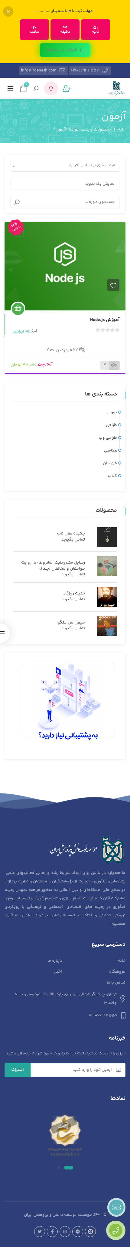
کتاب (112, 476)
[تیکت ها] (116, 1207)
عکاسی (110, 450)
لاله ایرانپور (21, 332)
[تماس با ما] (115, 1230)
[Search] (17, 202)
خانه (121, 129)
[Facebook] (52, 1231)
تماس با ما (116, 982)
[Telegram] (77, 1231)
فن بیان (110, 463)
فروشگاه (117, 971)
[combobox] (65, 166)
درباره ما (54, 961)
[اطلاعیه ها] (51, 88)
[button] (65, 50)
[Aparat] (90, 1231)
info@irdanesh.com (38, 70)
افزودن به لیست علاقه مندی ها (113, 285)
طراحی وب (108, 438)
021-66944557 (84, 70)
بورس (111, 412)
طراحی (111, 425)
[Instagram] (65, 1231)
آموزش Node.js (104, 319)
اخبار (58, 971)
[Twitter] (39, 1231)
